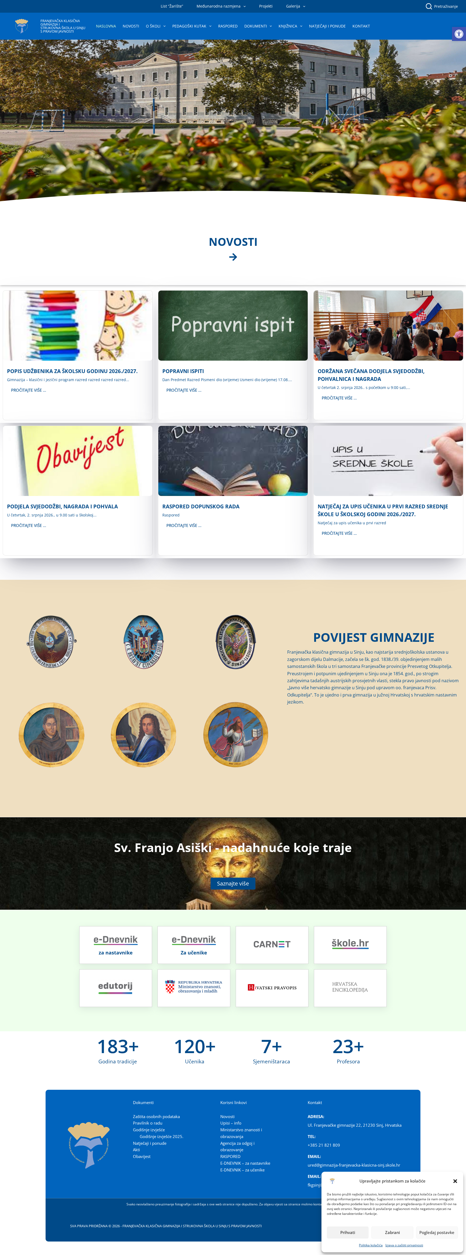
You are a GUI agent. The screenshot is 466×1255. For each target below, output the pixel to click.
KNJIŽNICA (288, 26)
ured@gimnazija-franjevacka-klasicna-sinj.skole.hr (354, 1165)
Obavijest (141, 1156)
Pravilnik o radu (147, 1123)
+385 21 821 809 (324, 1145)
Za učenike (194, 952)
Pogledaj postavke (436, 1232)
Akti (136, 1149)
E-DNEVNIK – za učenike (242, 1170)
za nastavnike (116, 952)
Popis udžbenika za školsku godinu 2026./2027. (72, 371)
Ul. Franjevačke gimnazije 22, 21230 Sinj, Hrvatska (355, 1125)
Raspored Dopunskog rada (200, 506)
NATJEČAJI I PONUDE (327, 26)
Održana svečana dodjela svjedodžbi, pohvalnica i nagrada (371, 374)
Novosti (227, 1116)
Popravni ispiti (183, 371)
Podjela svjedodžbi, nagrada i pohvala (62, 506)
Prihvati (347, 1232)
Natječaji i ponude (149, 1143)
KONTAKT (361, 26)
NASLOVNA (106, 26)
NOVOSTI (131, 26)
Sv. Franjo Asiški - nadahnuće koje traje (233, 847)
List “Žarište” (172, 6)
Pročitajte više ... (28, 390)
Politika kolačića (371, 1245)
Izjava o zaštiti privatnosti (404, 1245)
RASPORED (228, 26)
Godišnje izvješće (149, 1129)
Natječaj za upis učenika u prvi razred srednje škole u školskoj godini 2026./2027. (383, 510)
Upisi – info (230, 1123)
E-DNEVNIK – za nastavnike (245, 1163)
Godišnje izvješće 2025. (161, 1136)
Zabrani (392, 1232)
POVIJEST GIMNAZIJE (373, 637)
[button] (459, 34)
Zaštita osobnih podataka (156, 1116)
